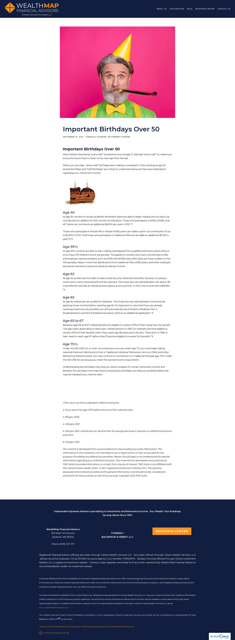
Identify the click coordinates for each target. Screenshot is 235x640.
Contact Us (224, 9)
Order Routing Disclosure (92, 626)
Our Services (177, 9)
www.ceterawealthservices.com (119, 626)
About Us (162, 9)
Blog (190, 9)
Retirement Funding (119, 137)
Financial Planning (96, 137)
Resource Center (205, 9)
